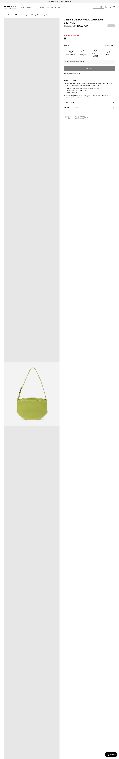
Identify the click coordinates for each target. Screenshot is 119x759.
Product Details (70, 80)
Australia (98, 7)
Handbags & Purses (14, 15)
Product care (69, 102)
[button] (106, 7)
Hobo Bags (25, 15)
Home (6, 15)
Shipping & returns (71, 107)
